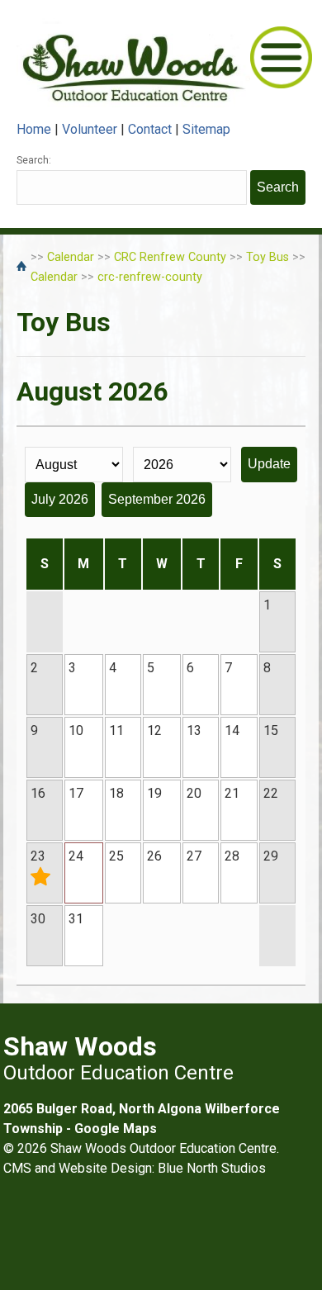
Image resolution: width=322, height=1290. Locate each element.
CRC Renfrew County (170, 257)
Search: (34, 160)
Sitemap (206, 129)
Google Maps (115, 1128)
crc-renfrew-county (149, 277)
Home (34, 129)
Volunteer (89, 129)
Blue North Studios (212, 1168)
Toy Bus (267, 257)
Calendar (70, 257)
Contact (150, 129)
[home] (24, 267)
